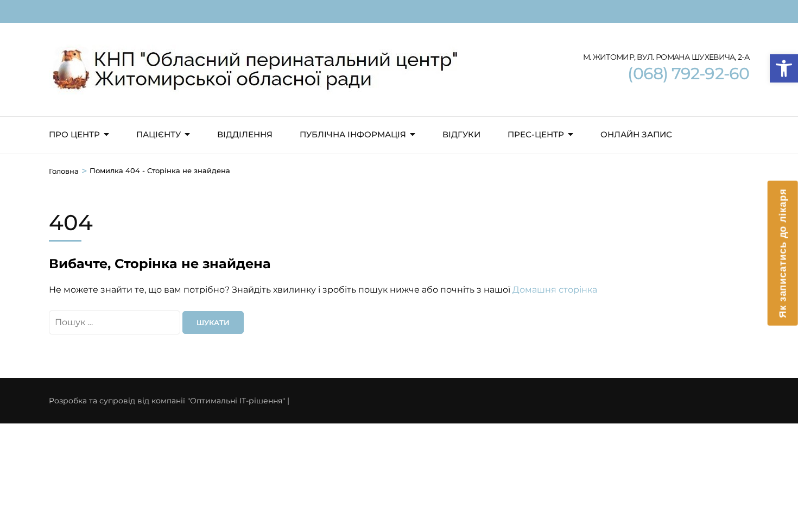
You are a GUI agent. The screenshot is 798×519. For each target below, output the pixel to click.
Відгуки (461, 134)
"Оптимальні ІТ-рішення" (236, 401)
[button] (784, 68)
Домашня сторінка (554, 289)
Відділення (245, 134)
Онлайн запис (636, 134)
